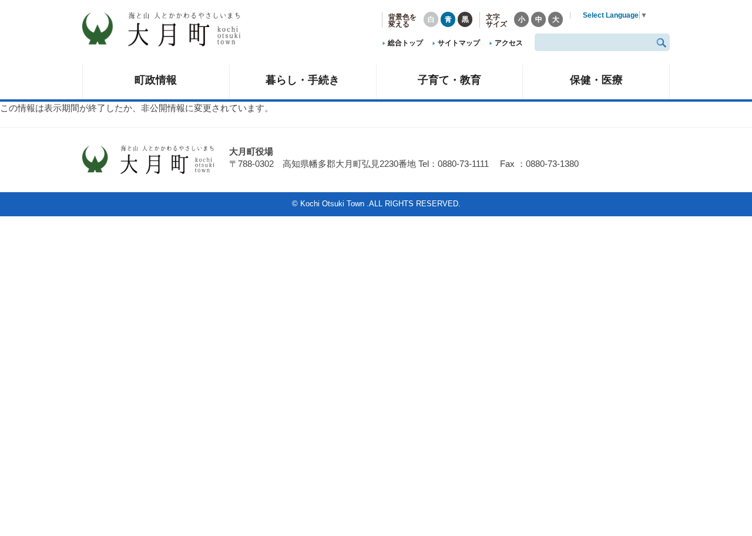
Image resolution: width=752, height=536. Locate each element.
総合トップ (405, 43)
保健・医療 (596, 79)
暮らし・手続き (303, 79)
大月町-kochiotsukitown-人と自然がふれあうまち (170, 29)
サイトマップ (459, 43)
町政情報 (156, 79)
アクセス (509, 43)
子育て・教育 (449, 79)
